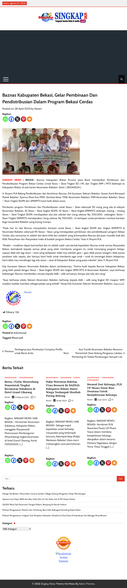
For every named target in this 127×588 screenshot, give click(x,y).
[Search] (121, 79)
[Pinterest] (23, 119)
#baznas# (17, 337)
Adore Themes (86, 583)
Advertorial (20, 332)
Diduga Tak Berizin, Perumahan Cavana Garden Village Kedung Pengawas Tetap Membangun (44, 493)
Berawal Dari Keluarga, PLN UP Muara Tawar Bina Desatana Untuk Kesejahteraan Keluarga (104, 390)
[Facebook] (11, 119)
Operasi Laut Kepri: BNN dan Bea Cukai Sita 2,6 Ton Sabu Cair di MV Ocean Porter (38, 499)
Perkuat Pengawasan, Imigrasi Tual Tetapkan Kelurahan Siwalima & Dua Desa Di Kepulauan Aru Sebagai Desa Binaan (54, 515)
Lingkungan (108, 378)
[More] (29, 119)
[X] (17, 119)
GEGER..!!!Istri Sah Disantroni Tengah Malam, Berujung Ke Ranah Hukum (34, 504)
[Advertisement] (63, 51)
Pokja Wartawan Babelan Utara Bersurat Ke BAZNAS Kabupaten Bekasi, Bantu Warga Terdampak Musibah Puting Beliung (63, 388)
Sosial (77, 378)
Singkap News (48, 583)
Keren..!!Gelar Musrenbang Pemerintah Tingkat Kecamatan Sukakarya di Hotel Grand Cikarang (22, 387)
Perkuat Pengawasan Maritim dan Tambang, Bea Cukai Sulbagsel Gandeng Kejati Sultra (41, 510)
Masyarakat (93, 380)
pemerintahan (26, 378)
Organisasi (66, 378)
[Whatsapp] (5, 119)
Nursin (38, 108)
